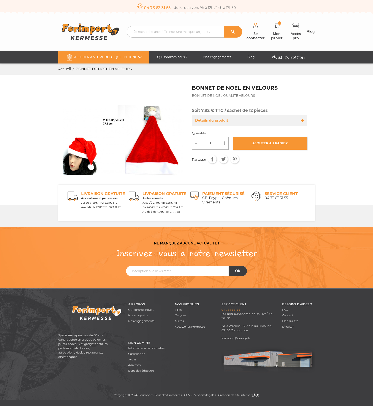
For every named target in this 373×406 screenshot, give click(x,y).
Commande (136, 353)
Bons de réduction (141, 370)
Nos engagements (141, 321)
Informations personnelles (146, 348)
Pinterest (234, 159)
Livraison (288, 326)
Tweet (223, 159)
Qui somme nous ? (141, 309)
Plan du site (290, 321)
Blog (311, 32)
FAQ (285, 309)
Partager (212, 159)
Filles (178, 309)
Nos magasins (138, 315)
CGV (187, 395)
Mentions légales (204, 395)
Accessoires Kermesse (190, 326)
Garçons (180, 315)
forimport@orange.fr (235, 338)
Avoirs (132, 359)
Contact (287, 315)
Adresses (134, 365)
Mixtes (179, 321)
